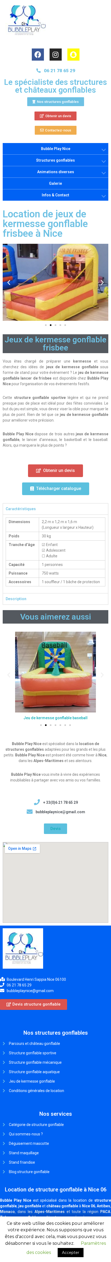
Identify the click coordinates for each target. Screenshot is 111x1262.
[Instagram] (56, 54)
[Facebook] (38, 54)
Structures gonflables (55, 160)
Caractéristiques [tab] (21, 509)
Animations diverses (55, 172)
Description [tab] (16, 599)
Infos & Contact (55, 195)
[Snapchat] (73, 54)
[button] (55, 101)
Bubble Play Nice (55, 149)
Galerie (55, 183)
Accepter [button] (70, 1252)
